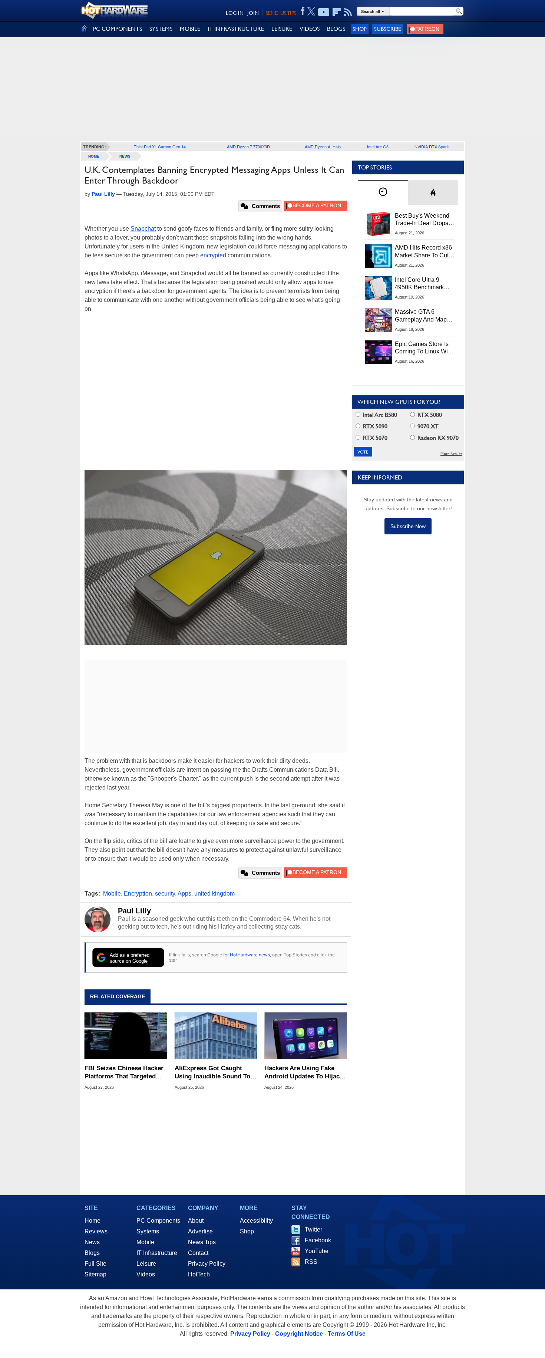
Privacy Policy (206, 1263)
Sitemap (95, 1274)
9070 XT (427, 426)
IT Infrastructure (156, 1253)
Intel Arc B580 (379, 414)
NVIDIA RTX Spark (431, 146)
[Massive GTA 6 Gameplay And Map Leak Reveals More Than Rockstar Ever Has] (378, 320)
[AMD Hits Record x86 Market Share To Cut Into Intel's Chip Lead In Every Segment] (378, 256)
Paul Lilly (134, 911)
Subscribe (387, 29)
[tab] (383, 192)
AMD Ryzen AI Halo (323, 146)
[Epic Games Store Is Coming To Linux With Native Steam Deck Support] (378, 352)
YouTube (316, 1251)
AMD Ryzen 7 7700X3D (248, 146)
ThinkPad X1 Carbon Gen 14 (160, 146)
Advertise (200, 1231)
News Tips (202, 1242)
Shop (360, 29)
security (165, 893)
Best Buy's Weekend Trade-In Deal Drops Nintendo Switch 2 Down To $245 (422, 219)
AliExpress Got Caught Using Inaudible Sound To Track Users (212, 1073)
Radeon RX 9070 (437, 437)
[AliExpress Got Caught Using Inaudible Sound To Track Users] (216, 1035)
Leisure (146, 1263)
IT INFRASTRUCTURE (236, 28)
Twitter (313, 1229)
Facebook (318, 1240)
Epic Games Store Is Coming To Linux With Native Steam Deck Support (424, 348)
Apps (184, 893)
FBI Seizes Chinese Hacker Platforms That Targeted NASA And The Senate (124, 1073)
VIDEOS (310, 28)
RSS (311, 1262)
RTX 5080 (429, 414)
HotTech (199, 1274)
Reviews (96, 1231)
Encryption (138, 893)
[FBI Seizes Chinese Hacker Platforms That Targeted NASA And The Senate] (126, 1035)
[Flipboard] (337, 12)
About (196, 1220)
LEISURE (281, 28)
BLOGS (336, 28)
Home (92, 1220)
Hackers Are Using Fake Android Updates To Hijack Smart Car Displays (303, 1073)
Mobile (112, 893)
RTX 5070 (374, 437)
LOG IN (235, 13)
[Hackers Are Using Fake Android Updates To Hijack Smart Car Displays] (305, 1035)
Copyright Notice (299, 1334)
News (125, 156)
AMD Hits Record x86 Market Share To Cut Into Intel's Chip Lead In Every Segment (423, 251)
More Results (451, 453)
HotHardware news (250, 954)
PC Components (158, 1220)
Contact (198, 1253)
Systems (147, 1231)
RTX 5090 (374, 426)
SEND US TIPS (281, 13)
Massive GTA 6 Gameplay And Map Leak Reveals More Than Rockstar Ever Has (421, 316)
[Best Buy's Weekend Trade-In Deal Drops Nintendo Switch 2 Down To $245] (378, 224)
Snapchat (143, 228)
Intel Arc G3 (378, 146)
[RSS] (348, 12)
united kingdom (214, 893)
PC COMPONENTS (117, 28)
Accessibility (256, 1220)
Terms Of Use (347, 1334)
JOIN (253, 13)
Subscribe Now (408, 526)
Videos (145, 1274)
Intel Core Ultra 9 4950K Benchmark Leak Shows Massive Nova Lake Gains (423, 284)
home (93, 156)
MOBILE (190, 28)
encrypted (213, 255)
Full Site (95, 1263)
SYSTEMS (160, 28)
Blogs (92, 1253)
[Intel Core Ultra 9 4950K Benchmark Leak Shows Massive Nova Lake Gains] (378, 288)
